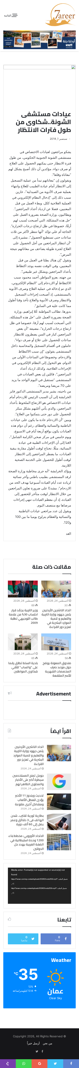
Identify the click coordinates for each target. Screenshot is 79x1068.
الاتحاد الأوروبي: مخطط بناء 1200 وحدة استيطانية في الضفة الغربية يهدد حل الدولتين (26, 842)
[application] (39, 886)
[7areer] (60, 14)
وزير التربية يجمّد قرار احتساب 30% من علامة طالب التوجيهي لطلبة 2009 (23, 616)
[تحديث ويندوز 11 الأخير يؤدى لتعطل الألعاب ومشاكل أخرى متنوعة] (59, 801)
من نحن (47, 1043)
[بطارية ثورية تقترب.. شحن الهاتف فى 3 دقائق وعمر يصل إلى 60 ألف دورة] (59, 822)
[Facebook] (42, 1051)
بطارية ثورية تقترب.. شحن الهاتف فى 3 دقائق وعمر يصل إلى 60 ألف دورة (27, 820)
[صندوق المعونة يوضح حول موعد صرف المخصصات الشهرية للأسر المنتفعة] (56, 641)
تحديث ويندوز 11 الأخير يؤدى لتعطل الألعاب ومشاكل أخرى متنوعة (29, 800)
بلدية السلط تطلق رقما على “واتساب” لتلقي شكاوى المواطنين (23, 667)
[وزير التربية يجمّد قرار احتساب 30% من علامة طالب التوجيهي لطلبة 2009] (23, 589)
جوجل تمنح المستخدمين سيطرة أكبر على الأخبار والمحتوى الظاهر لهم (28, 780)
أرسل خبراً (33, 1043)
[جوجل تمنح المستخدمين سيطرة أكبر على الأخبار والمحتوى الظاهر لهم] (59, 782)
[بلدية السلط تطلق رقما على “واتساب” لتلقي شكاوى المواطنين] (23, 641)
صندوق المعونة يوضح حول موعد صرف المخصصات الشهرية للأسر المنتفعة (57, 669)
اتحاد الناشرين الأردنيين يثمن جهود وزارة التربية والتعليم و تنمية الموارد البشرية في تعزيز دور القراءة (56, 618)
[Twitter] (37, 1051)
